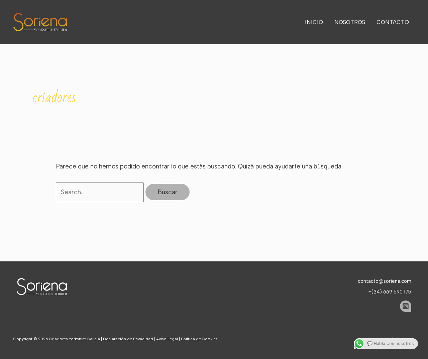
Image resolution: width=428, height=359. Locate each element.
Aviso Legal (167, 339)
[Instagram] (405, 306)
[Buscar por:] (101, 192)
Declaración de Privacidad (128, 339)
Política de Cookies (199, 339)
